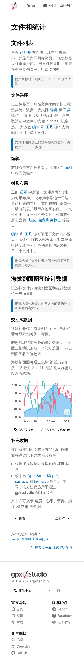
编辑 (53, 109)
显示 (23, 192)
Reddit (62, 609)
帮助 (69, 5)
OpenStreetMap (41, 475)
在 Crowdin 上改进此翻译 (54, 547)
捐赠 (20, 640)
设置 (22, 518)
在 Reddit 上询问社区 (32, 539)
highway (41, 481)
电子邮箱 (63, 622)
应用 (52, 5)
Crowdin (23, 646)
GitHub (22, 653)
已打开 (25, 52)
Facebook (65, 616)
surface (21, 481)
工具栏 (60, 518)
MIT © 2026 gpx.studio (30, 581)
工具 (67, 109)
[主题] (58, 590)
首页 (35, 5)
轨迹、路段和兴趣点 (44, 220)
